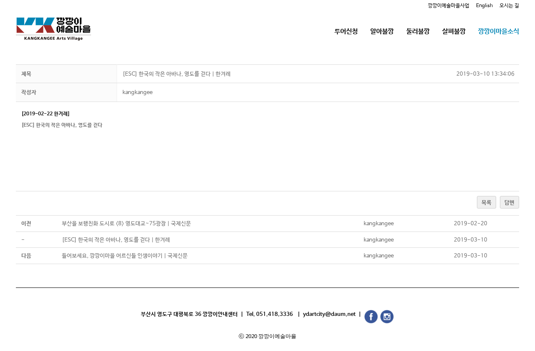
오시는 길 (509, 6)
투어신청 (346, 32)
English (484, 6)
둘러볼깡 (418, 32)
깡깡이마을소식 (498, 32)
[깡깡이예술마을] (53, 23)
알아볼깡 (382, 32)
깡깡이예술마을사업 (448, 6)
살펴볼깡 (454, 32)
